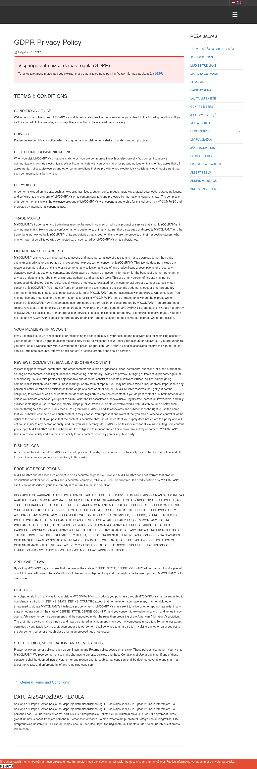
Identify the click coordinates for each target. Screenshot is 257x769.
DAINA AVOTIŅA (200, 90)
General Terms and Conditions (44, 682)
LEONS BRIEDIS (201, 156)
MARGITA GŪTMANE (204, 74)
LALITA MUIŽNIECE (203, 98)
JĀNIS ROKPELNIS (202, 148)
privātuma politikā (223, 761)
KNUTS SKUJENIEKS (203, 189)
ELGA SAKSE (198, 82)
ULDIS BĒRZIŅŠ (200, 131)
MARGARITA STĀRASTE (206, 164)
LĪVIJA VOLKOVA (201, 139)
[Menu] (235, 15)
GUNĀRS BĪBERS (201, 107)
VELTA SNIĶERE (201, 123)
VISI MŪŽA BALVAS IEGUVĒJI (215, 49)
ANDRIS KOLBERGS (203, 181)
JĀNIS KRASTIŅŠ (201, 57)
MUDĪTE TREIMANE (203, 65)
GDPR (159, 73)
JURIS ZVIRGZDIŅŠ (203, 115)
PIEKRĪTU (6, 766)
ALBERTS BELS (200, 172)
